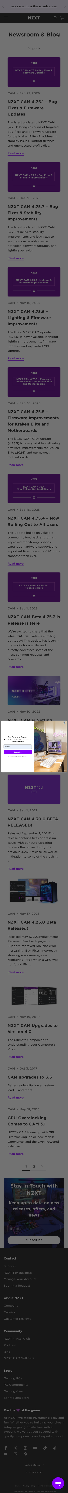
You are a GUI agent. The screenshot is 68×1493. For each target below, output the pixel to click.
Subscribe (18, 752)
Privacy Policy (24, 756)
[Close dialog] (64, 723)
